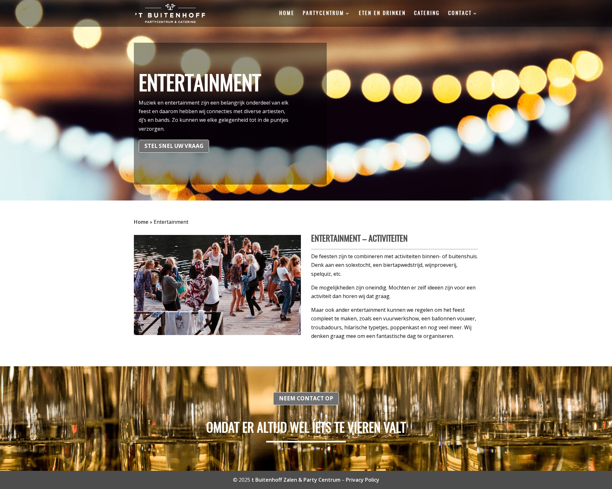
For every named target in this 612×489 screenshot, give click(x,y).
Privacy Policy (362, 479)
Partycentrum (323, 13)
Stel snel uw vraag (173, 146)
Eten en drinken (382, 13)
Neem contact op (306, 398)
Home (287, 13)
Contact (460, 13)
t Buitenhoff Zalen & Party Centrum (295, 479)
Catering (427, 13)
